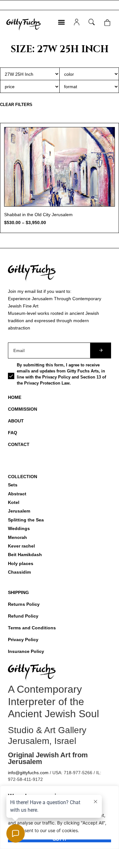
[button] (61, 22)
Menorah (17, 537)
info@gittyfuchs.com (28, 772)
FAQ (12, 432)
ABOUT (16, 420)
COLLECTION (22, 476)
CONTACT (19, 444)
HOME (14, 397)
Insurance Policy (26, 651)
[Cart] (107, 22)
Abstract (17, 493)
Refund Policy (23, 616)
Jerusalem (19, 510)
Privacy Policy (23, 639)
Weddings (19, 528)
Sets (12, 484)
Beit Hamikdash (25, 554)
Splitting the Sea (26, 519)
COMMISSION (22, 409)
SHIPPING (18, 592)
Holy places (20, 563)
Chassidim (19, 572)
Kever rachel (21, 545)
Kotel (13, 502)
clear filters (16, 104)
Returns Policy (24, 604)
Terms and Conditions (32, 627)
